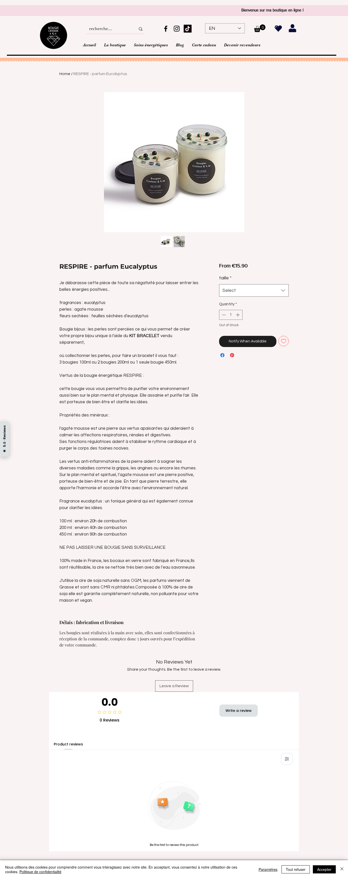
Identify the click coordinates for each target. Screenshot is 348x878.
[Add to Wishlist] (283, 341)
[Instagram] (177, 29)
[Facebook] (166, 29)
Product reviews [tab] (68, 744)
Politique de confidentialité (40, 871)
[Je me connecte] (292, 28)
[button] (259, 28)
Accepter (324, 869)
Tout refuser (295, 869)
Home (64, 74)
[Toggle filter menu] (287, 759)
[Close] (342, 869)
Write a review (238, 710)
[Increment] (238, 315)
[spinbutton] (230, 315)
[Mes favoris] (278, 28)
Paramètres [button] (268, 869)
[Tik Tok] (188, 29)
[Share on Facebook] (222, 355)
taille (225, 278)
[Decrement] (223, 315)
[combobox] (254, 290)
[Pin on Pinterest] (232, 355)
